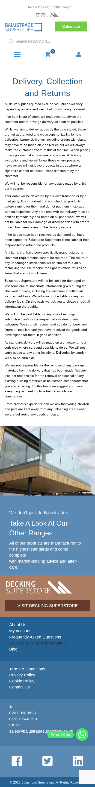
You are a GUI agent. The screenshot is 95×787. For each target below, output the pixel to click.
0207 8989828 (22, 713)
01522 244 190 (23, 719)
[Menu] (17, 55)
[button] (71, 26)
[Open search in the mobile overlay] (47, 41)
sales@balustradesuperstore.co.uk (41, 731)
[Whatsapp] (82, 734)
